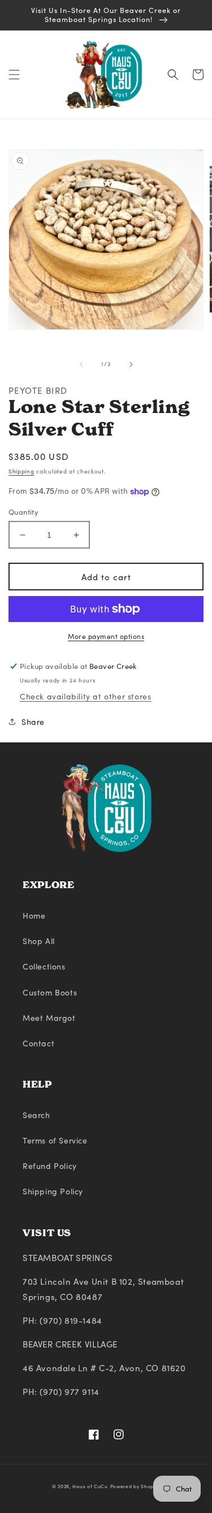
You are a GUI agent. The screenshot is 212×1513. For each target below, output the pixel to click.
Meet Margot (49, 1017)
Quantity (23, 512)
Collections (44, 966)
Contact (38, 1043)
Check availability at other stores (85, 696)
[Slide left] (81, 364)
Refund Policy (50, 1165)
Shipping (21, 471)
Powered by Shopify (135, 1486)
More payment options (106, 636)
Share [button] (33, 721)
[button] (14, 74)
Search (36, 1115)
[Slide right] (131, 364)
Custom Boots (50, 992)
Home (34, 915)
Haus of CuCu (89, 1486)
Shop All (39, 941)
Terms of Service (55, 1140)
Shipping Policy (53, 1191)
